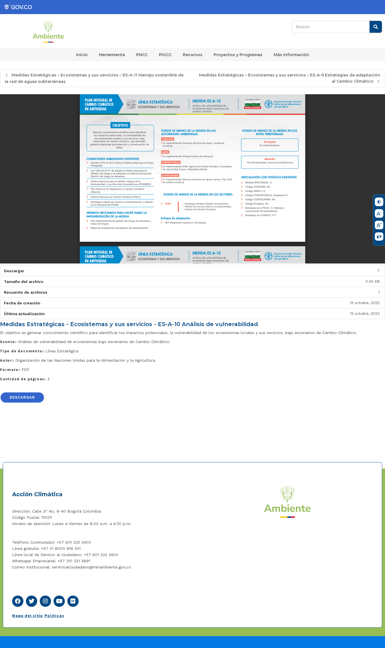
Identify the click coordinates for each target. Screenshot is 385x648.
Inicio (82, 54)
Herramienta (112, 54)
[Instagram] (45, 601)
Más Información (291, 54)
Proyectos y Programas (238, 54)
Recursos (192, 54)
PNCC (142, 54)
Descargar (22, 397)
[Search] (375, 27)
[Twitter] (31, 601)
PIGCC (165, 54)
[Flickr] (73, 601)
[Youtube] (59, 601)
